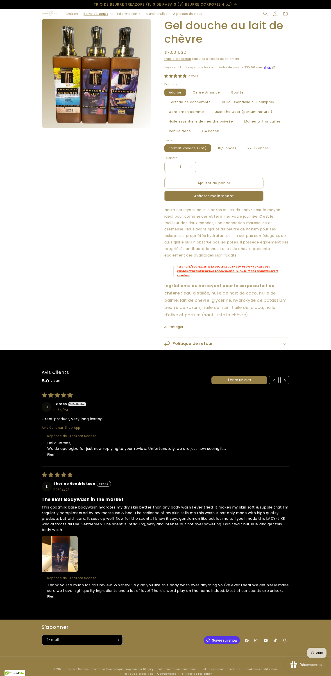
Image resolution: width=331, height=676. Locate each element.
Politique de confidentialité (221, 669)
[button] (97, 13)
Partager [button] (176, 327)
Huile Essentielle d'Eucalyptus (248, 102)
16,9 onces (227, 148)
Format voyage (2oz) (188, 148)
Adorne (175, 92)
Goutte (237, 92)
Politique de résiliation (197, 673)
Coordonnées (166, 673)
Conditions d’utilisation (261, 669)
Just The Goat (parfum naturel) (243, 111)
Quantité (171, 158)
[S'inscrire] (117, 640)
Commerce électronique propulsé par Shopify (121, 669)
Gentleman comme (186, 111)
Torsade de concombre (190, 102)
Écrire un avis (239, 380)
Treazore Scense (77, 669)
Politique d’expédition (138, 673)
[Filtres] (274, 380)
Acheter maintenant (214, 196)
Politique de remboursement (177, 669)
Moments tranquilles (262, 121)
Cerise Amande (206, 92)
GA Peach (210, 131)
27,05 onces (258, 148)
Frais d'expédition (177, 59)
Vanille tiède (180, 131)
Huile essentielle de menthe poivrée (201, 121)
